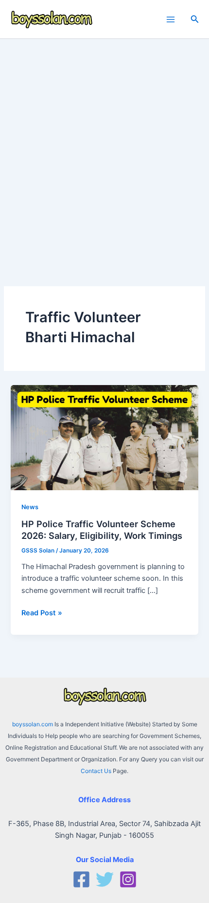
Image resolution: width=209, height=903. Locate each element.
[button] (195, 19)
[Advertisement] (104, 148)
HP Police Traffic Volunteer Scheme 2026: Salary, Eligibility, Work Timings (101, 529)
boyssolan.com (32, 724)
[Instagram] (128, 879)
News (29, 507)
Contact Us (96, 770)
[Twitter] (105, 879)
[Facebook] (81, 879)
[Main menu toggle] (170, 19)
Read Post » (41, 613)
